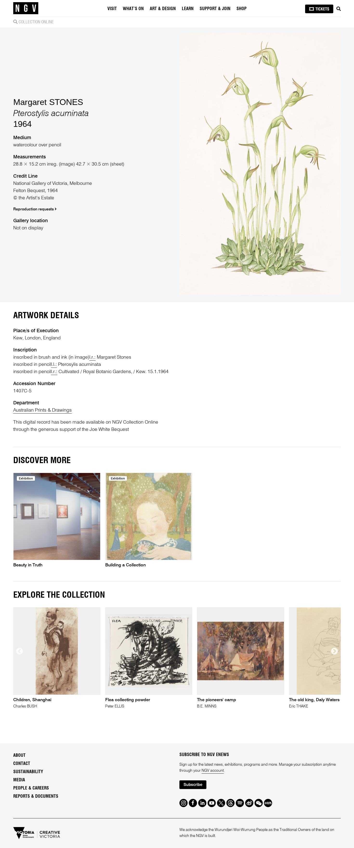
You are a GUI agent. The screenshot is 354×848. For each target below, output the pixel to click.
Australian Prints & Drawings (42, 410)
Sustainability (28, 772)
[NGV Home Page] (25, 8)
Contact (21, 764)
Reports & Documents (35, 796)
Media (19, 780)
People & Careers (31, 788)
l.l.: (54, 364)
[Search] (338, 9)
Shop (241, 9)
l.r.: (92, 357)
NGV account (213, 771)
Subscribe (193, 785)
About (19, 755)
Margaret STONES (48, 102)
